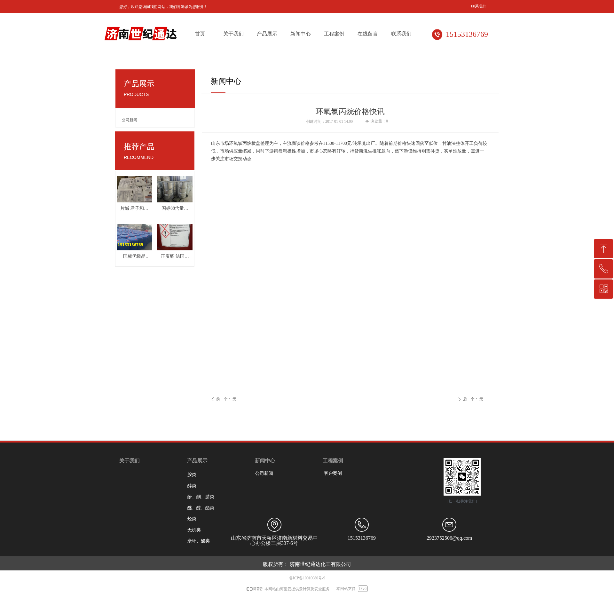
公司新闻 (129, 120)
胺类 (191, 474)
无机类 (194, 530)
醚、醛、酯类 (200, 508)
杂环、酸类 (198, 540)
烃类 (191, 518)
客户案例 (333, 473)
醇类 (191, 485)
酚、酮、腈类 (200, 496)
